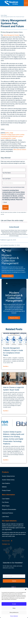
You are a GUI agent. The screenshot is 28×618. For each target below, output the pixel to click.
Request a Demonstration (9, 509)
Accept (14, 604)
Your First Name (6, 172)
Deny (14, 608)
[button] (25, 589)
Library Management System (11, 35)
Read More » (6, 366)
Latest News (5, 516)
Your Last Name (6, 178)
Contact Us (6, 544)
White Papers (5, 506)
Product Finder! (6, 490)
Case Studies (5, 498)
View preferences (14, 612)
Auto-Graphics (6, 483)
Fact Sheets (5, 502)
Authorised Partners (7, 513)
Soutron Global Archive (8, 476)
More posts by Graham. (20, 149)
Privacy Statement (14, 616)
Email (5, 202)
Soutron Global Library (8, 479)
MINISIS (4, 487)
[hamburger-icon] (26, 3)
